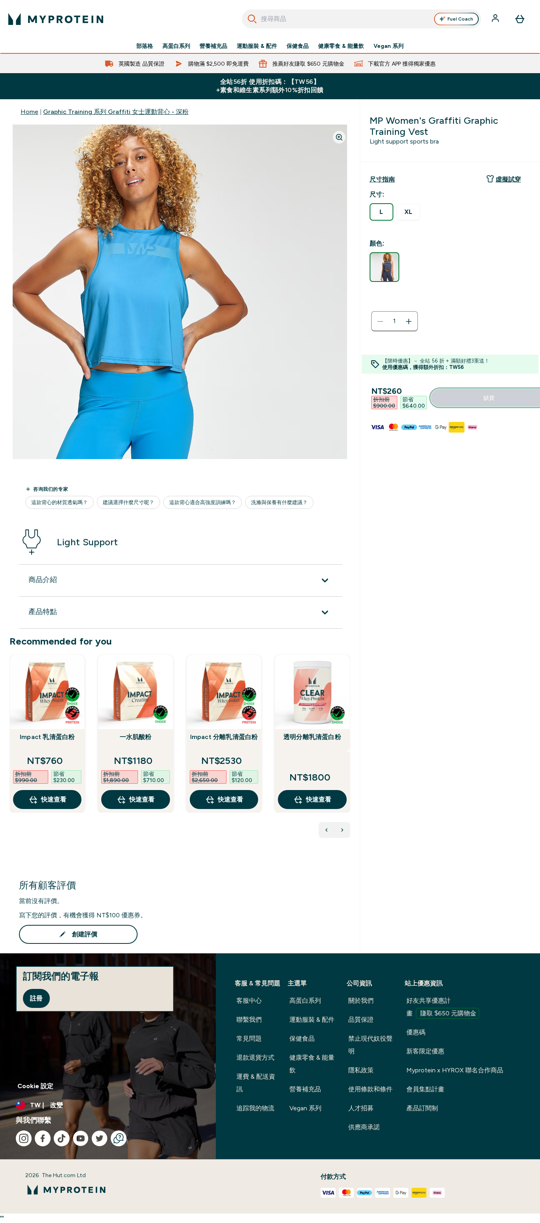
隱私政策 (361, 1070)
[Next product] (342, 830)
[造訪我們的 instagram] (24, 1138)
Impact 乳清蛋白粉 (47, 736)
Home (29, 111)
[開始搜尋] (252, 18)
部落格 (144, 46)
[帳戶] (496, 19)
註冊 (36, 998)
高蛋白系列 (176, 46)
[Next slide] (348, 750)
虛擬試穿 (508, 179)
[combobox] (361, 18)
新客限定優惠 (425, 1051)
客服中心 (249, 1000)
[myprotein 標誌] (55, 19)
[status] (394, 321)
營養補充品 (213, 46)
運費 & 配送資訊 (255, 1083)
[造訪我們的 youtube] (81, 1138)
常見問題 (249, 1038)
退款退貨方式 (255, 1057)
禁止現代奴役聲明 (370, 1045)
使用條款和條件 (370, 1089)
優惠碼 (415, 1032)
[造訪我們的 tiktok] (62, 1138)
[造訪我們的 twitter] (100, 1138)
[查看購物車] (520, 19)
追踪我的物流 (255, 1108)
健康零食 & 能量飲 (341, 46)
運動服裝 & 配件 (257, 46)
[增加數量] (408, 321)
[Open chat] (119, 1138)
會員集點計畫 (425, 1089)
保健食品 (298, 46)
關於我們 (361, 1000)
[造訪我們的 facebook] (43, 1138)
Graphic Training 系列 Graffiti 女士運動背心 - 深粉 (116, 111)
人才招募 (361, 1108)
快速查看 (53, 799)
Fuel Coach (460, 19)
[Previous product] (326, 830)
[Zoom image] (339, 137)
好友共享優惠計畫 (441, 1007)
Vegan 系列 (389, 46)
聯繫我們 (249, 1019)
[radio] (381, 212)
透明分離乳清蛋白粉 (312, 736)
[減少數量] (380, 321)
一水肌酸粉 (136, 736)
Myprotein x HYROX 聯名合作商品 (454, 1070)
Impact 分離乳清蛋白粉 (224, 736)
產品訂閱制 (422, 1108)
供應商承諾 (364, 1127)
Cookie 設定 (35, 1086)
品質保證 (361, 1019)
